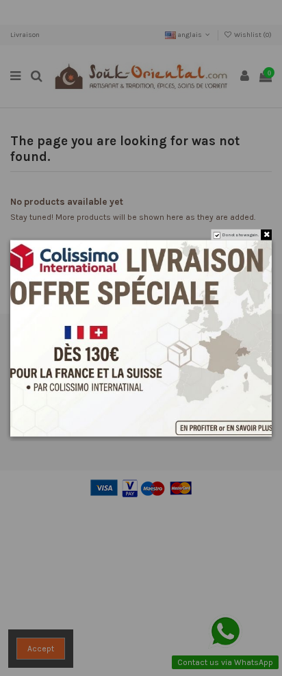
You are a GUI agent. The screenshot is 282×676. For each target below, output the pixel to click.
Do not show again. (240, 235)
